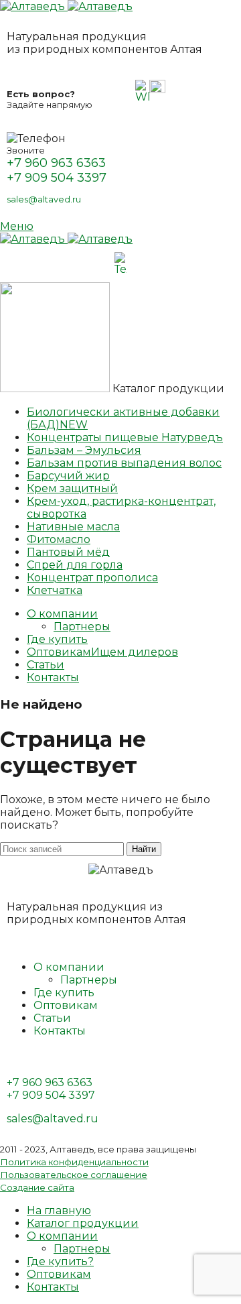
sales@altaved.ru (44, 199)
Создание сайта (37, 1187)
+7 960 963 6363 (56, 163)
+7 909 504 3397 (56, 177)
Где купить (63, 992)
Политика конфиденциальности (74, 1162)
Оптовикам (65, 1005)
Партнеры (82, 626)
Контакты (59, 1030)
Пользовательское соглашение (73, 1174)
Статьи (52, 1018)
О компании (68, 967)
